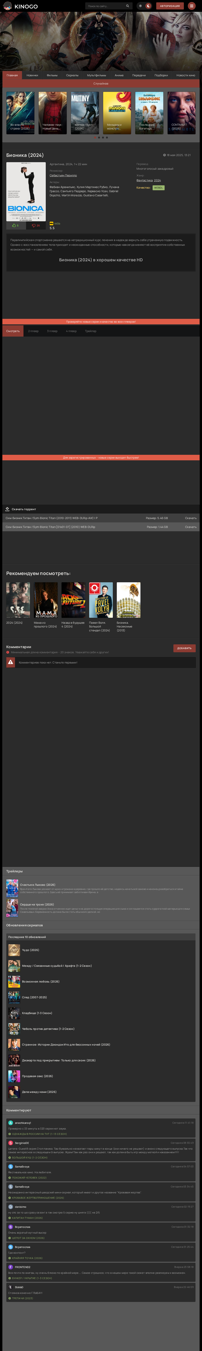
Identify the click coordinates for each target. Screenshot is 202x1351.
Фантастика (145, 180)
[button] (95, 138)
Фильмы (52, 75)
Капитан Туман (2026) (27, 1218)
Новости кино (186, 75)
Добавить (184, 648)
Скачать (190, 518)
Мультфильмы (96, 75)
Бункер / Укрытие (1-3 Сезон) (32, 1278)
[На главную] (20, 6)
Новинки (32, 75)
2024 (157, 180)
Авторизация (170, 6)
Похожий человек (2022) (29, 1177)
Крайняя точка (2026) (27, 1258)
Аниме (119, 75)
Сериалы (72, 75)
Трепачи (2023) (22, 1298)
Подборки (161, 75)
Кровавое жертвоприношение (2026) (38, 1197)
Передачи (139, 75)
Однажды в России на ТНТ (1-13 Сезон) (39, 1134)
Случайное (101, 83)
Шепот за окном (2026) (28, 1238)
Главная (12, 75)
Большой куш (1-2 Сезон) (30, 1157)
